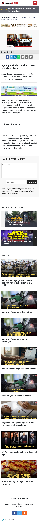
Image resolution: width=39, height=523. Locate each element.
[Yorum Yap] (31, 57)
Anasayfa (7, 17)
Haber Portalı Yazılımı (11, 520)
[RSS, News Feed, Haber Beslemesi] (24, 513)
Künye (14, 504)
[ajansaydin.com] (10, 3)
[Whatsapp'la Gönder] (18, 57)
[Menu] (35, 3)
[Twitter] (11, 57)
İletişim (20, 504)
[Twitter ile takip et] (19, 513)
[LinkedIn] (15, 57)
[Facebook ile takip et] (14, 513)
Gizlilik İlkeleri (29, 504)
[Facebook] (7, 57)
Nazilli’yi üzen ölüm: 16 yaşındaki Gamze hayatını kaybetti (22, 10)
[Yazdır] (26, 57)
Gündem (15, 17)
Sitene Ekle (19, 506)
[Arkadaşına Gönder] (22, 57)
